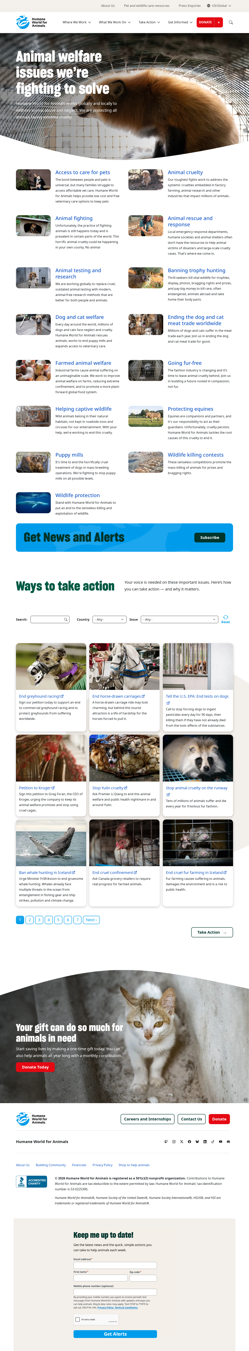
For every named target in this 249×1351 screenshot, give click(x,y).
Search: (21, 619)
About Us (108, 6)
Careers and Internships (147, 1119)
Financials (79, 1165)
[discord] (228, 1140)
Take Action (147, 22)
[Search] (228, 22)
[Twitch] (166, 1140)
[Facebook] (189, 1140)
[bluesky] (197, 1140)
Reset (225, 622)
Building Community (51, 1165)
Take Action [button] (208, 932)
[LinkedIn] (205, 1140)
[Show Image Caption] (245, 130)
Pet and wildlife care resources (146, 6)
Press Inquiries (190, 6)
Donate (205, 22)
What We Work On (112, 22)
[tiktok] (212, 1140)
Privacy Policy (102, 1165)
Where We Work (75, 22)
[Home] (31, 1119)
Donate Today (35, 1067)
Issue (134, 619)
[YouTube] (220, 1140)
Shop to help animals (134, 1165)
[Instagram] (173, 1140)
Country (83, 619)
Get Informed (178, 22)
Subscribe (209, 537)
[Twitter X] (181, 1140)
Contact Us (191, 1119)
